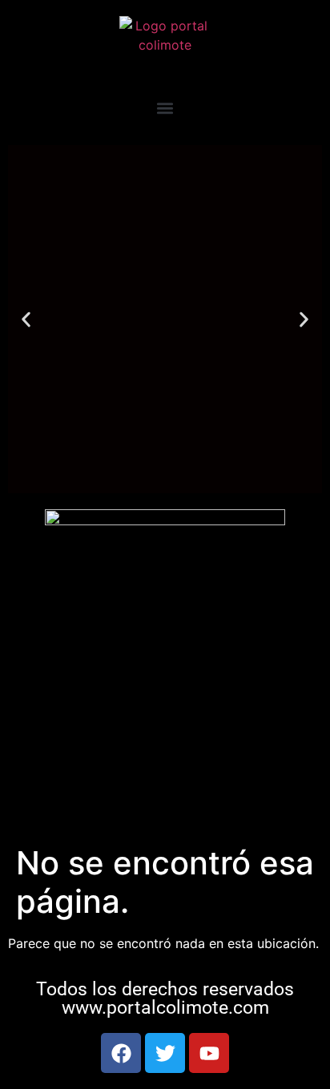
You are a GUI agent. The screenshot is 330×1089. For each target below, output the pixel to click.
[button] (165, 107)
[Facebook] (121, 1053)
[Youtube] (209, 1053)
